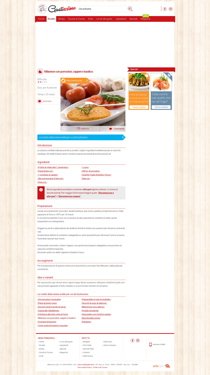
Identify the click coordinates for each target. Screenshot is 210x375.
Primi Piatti (87, 345)
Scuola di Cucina (76, 18)
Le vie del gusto (104, 18)
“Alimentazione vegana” (69, 196)
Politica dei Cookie (100, 367)
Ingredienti (121, 18)
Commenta (119, 128)
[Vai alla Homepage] (57, 9)
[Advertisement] (105, 44)
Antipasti (86, 342)
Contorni (86, 352)
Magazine (145, 18)
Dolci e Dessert (110, 345)
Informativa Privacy (85, 367)
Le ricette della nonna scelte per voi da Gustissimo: (63, 137)
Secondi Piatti (88, 349)
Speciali (133, 18)
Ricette (51, 18)
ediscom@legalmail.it (85, 365)
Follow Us (84, 129)
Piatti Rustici (88, 356)
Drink (90, 18)
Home (41, 18)
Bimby (61, 18)
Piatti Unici (108, 342)
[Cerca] (130, 9)
